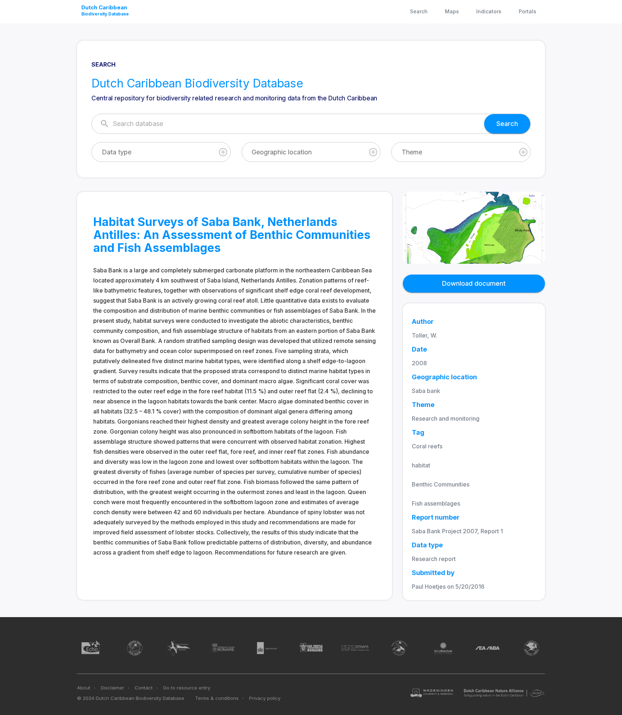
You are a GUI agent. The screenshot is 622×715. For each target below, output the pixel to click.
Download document (474, 283)
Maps (452, 11)
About (83, 688)
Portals (527, 11)
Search (419, 11)
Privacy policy (264, 698)
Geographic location (282, 152)
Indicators (488, 11)
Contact (144, 688)
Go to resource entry (186, 688)
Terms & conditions (217, 698)
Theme (412, 152)
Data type (116, 152)
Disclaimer (112, 688)
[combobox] (161, 152)
